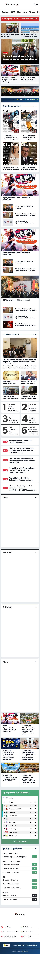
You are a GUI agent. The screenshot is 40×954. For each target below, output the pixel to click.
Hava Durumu (8, 927)
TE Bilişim (25, 951)
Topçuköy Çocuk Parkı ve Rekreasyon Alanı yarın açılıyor (10, 779)
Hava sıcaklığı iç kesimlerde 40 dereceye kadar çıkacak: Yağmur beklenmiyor (22, 460)
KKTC (13, 12)
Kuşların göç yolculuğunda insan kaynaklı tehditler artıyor (33, 432)
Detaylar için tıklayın (20, 841)
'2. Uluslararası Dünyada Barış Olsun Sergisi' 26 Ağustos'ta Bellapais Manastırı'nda (14, 420)
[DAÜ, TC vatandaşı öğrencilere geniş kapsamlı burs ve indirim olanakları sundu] (29, 718)
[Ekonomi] (36, 552)
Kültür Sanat (13, 415)
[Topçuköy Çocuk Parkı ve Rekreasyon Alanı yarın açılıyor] (10, 768)
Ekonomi (7, 552)
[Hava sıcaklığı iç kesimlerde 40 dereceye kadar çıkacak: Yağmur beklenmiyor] (10, 743)
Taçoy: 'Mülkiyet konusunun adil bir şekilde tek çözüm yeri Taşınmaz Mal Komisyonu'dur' (13, 409)
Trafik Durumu (27, 927)
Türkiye (32, 12)
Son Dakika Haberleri (9, 936)
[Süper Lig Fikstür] (36, 849)
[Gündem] (36, 607)
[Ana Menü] (37, 5)
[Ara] (34, 5)
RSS (7, 945)
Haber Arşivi (27, 936)
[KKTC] (36, 662)
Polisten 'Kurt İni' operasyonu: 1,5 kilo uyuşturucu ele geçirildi (33, 420)
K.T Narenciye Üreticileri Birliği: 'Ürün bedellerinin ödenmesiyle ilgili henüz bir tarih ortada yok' (33, 409)
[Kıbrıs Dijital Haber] (12, 4)
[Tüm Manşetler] (36, 334)
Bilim (5, 498)
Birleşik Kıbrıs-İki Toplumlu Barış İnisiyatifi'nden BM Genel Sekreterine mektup (21, 470)
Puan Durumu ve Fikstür (10, 932)
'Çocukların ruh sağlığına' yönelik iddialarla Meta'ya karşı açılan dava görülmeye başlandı (13, 432)
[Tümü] (36, 106)
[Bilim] (36, 498)
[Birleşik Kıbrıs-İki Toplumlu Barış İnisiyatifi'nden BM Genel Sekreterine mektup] (29, 768)
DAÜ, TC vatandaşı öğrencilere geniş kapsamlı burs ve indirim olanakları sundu (22, 450)
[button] (37, 90)
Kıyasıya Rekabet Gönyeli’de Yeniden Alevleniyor (9, 729)
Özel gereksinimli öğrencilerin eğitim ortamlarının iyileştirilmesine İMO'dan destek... (22, 488)
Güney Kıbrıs (22, 12)
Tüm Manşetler (28, 932)
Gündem (4, 12)
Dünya (11, 427)
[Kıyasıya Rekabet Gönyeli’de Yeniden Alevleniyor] (10, 718)
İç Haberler (11, 404)
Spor (5, 726)
